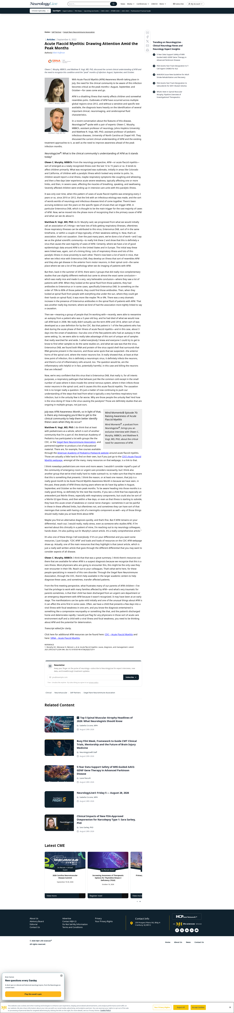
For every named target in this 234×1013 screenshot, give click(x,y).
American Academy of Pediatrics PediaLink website (83, 452)
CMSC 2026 (105, 11)
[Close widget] (61, 975)
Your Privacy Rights (104, 921)
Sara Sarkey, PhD (86, 827)
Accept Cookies (198, 1007)
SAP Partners (75, 692)
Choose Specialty (38, 11)
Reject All (181, 1007)
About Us (34, 918)
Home (47, 32)
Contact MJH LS (69, 921)
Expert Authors (68, 11)
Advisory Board (37, 921)
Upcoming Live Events (91, 11)
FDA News (78, 11)
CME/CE (154, 4)
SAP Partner (56, 32)
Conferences (142, 4)
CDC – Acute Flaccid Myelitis (119, 634)
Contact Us (35, 927)
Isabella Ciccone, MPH (89, 725)
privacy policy (93, 682)
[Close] (230, 1007)
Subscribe (130, 677)
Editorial (33, 924)
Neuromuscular (60, 692)
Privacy (98, 918)
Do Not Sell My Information (75, 924)
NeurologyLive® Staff (88, 752)
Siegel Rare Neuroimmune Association (76, 442)
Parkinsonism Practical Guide (141, 11)
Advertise (66, 918)
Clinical (49, 692)
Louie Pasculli (85, 778)
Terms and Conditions (72, 927)
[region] (117, 1007)
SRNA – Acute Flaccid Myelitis (65, 638)
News (123, 4)
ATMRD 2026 (115, 11)
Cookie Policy (105, 1010)
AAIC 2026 (125, 11)
